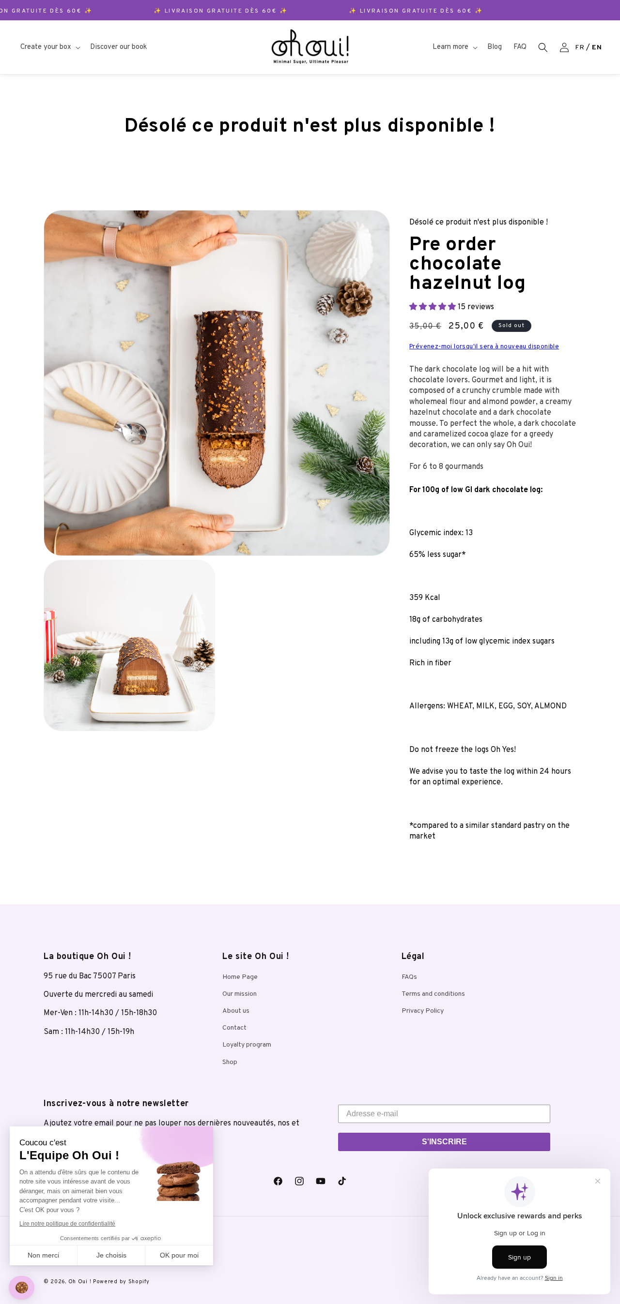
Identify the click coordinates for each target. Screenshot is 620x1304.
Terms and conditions (433, 994)
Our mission (239, 994)
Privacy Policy (423, 1011)
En (597, 48)
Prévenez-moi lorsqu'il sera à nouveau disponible (484, 347)
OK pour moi (179, 1255)
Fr (579, 48)
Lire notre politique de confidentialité (67, 1223)
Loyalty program (246, 1045)
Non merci (43, 1255)
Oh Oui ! (80, 1281)
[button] (49, 47)
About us (235, 1011)
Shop (229, 1062)
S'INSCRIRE (444, 1142)
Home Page (240, 977)
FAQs (409, 977)
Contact (234, 1028)
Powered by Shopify (121, 1281)
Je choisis (111, 1255)
